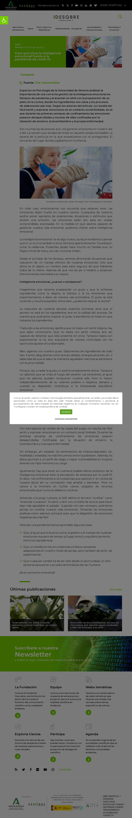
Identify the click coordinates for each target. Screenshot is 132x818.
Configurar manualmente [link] (66, 419)
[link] (4, 20)
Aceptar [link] (66, 411)
